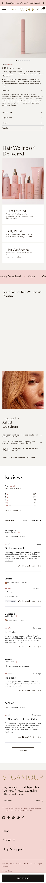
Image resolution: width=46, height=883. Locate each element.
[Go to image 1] (16, 60)
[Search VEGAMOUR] (38, 9)
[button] (42, 9)
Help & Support (13, 849)
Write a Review (11, 510)
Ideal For (5, 123)
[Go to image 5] (24, 60)
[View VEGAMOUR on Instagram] (3, 817)
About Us (8, 840)
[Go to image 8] (29, 60)
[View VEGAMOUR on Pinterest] (23, 817)
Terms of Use (7, 871)
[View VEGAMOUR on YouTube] (18, 817)
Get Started (35, 3)
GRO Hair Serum (9, 354)
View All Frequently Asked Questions (18, 457)
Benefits (5, 90)
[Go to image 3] (20, 60)
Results (5, 128)
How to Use (7, 112)
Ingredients (7, 117)
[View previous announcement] (2, 3)
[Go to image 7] (27, 60)
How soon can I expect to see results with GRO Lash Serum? (20, 436)
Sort (24, 520)
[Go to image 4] (22, 60)
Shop (6, 831)
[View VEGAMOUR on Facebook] (8, 817)
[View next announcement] (43, 3)
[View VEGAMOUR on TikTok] (13, 817)
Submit (37, 801)
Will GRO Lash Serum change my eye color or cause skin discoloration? (18, 442)
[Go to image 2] (18, 60)
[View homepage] (23, 9)
